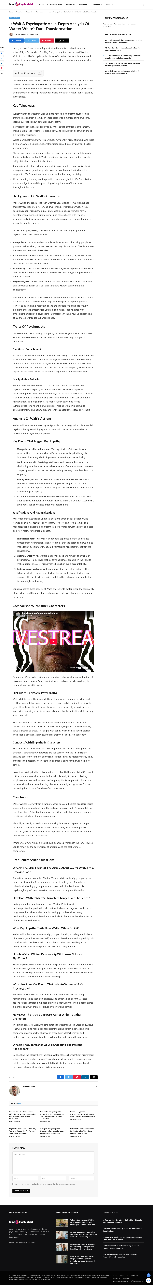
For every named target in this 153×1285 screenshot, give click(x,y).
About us (134, 1275)
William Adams (20, 34)
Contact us (116, 1278)
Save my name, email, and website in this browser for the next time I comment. (45, 1184)
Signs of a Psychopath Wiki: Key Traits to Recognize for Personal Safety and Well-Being (22, 1131)
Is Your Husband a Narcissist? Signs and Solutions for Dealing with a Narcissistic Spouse (83, 1234)
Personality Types (54, 4)
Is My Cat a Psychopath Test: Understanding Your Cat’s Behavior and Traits (82, 1131)
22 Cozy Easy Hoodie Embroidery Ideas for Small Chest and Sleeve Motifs (122, 56)
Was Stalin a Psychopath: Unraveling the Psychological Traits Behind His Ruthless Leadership (52, 1115)
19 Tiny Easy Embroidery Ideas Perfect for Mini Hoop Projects (122, 49)
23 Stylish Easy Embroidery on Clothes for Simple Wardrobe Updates (122, 72)
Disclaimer (126, 1278)
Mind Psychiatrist (20, 1275)
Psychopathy (84, 4)
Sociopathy (97, 4)
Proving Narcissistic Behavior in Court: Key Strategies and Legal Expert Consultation (82, 1246)
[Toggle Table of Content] (38, 73)
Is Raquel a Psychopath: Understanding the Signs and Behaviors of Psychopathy (52, 1131)
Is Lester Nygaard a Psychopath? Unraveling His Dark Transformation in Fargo (82, 1114)
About (108, 4)
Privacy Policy (124, 1275)
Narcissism (70, 4)
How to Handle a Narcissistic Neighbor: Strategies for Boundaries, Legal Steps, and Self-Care (82, 1260)
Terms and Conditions (120, 1281)
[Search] (143, 4)
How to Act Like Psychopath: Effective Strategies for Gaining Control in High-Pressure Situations (22, 1115)
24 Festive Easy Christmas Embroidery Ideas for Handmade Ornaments (123, 41)
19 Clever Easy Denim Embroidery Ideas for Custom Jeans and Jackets (123, 64)
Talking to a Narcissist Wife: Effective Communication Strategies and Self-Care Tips (82, 1222)
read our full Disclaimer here (40, 1279)
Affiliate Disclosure (137, 1281)
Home (41, 4)
